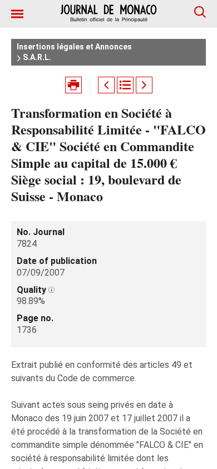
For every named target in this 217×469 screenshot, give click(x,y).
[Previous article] (106, 85)
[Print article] (73, 85)
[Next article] (144, 85)
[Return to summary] (125, 85)
